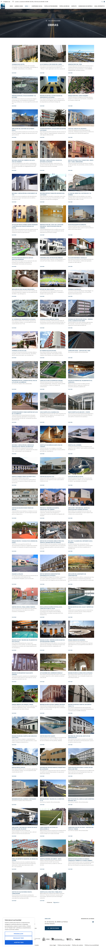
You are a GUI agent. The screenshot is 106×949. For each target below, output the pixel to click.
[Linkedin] (104, 2)
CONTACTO (74, 6)
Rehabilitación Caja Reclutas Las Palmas (80, 673)
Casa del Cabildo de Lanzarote (77, 128)
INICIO (11, 6)
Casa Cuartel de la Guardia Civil (49, 412)
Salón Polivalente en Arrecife (77, 224)
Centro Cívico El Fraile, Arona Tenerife (23, 607)
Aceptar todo (19, 942)
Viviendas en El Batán (18, 64)
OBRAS (26, 6)
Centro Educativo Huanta (47, 736)
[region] (19, 932)
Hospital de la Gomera (74, 445)
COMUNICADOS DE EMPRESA (85, 6)
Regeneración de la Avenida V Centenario (24, 799)
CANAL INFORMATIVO (99, 6)
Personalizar (18, 933)
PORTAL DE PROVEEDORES (51, 6)
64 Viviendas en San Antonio (48, 350)
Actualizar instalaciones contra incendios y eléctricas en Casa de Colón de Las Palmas (25, 226)
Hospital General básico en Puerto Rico (24, 476)
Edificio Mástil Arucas (18, 767)
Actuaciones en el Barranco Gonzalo (51, 673)
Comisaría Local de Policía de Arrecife (51, 257)
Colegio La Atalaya (17, 574)
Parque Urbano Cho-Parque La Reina (22, 704)
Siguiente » (56, 902)
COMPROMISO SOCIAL (37, 6)
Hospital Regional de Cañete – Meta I (50, 858)
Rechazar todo (18, 938)
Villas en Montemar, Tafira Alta (77, 257)
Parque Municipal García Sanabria (78, 95)
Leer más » (14, 72)
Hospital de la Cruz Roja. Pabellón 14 (51, 892)
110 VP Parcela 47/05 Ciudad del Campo (51, 64)
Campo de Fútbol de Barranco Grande (51, 380)
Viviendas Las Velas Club (19, 350)
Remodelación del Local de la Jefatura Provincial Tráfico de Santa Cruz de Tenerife (51, 226)
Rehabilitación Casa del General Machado (52, 704)
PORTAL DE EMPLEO (64, 6)
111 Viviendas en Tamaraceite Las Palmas (23, 319)
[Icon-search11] (102, 2)
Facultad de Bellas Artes (75, 476)
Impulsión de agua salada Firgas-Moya (23, 289)
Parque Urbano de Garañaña (76, 640)
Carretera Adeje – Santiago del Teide (79, 350)
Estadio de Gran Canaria (47, 289)
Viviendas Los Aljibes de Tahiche (49, 319)
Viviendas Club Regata (74, 289)
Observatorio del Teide (75, 64)
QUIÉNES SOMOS (19, 6)
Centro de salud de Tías (47, 476)
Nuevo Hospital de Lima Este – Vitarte (79, 412)
